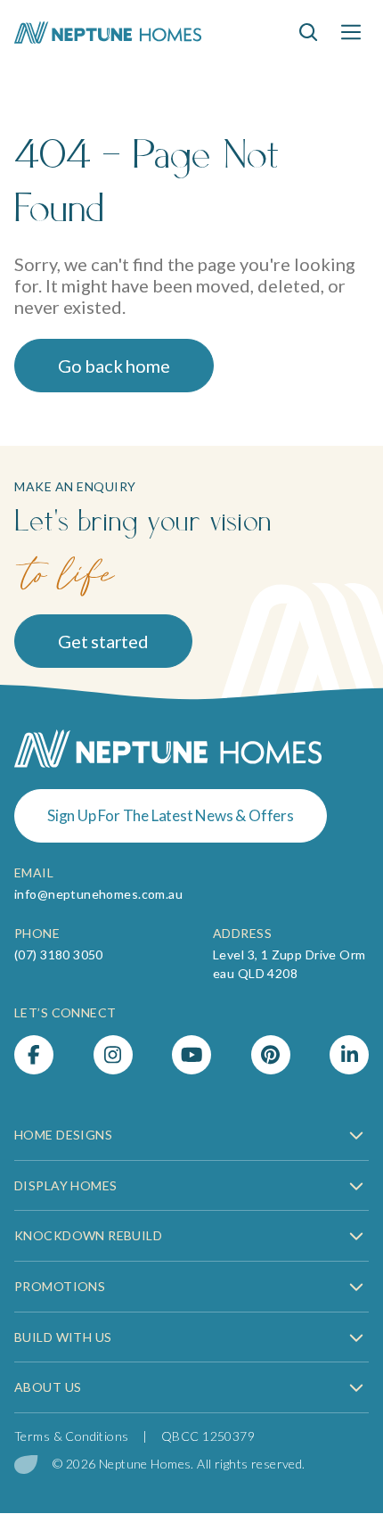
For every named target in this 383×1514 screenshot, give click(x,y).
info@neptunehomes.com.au (98, 893)
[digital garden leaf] (26, 1464)
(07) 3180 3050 (58, 954)
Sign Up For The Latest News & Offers (170, 815)
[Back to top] (349, 1458)
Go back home (114, 365)
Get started (103, 641)
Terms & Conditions (71, 1436)
